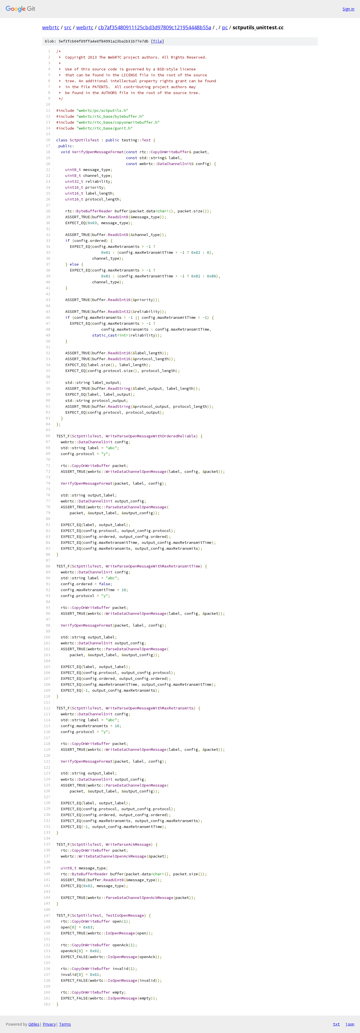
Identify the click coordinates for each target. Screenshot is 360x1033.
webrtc (50, 27)
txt (336, 1024)
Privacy (49, 1024)
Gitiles (33, 1024)
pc (225, 27)
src (67, 27)
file (157, 41)
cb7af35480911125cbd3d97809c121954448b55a (154, 27)
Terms (65, 1024)
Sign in (348, 9)
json (349, 1024)
